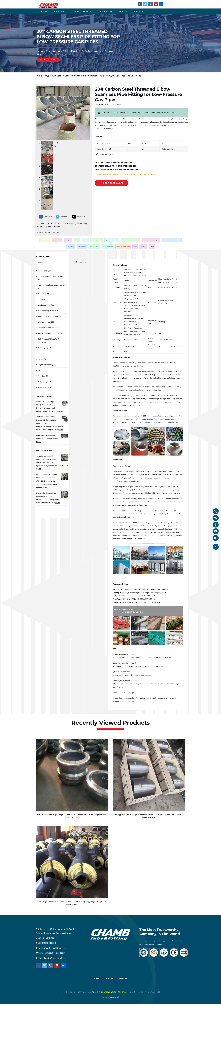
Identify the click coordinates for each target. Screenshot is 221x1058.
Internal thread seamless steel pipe (151, 240)
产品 (46, 75)
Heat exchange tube (96, 240)
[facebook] (140, 4)
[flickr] (161, 4)
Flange (85, 240)
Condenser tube (57, 240)
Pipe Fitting (70, 246)
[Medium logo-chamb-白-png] (110, 928)
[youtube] (156, 4)
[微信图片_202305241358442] (48, 4)
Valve (152, 246)
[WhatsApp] (216, 525)
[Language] (216, 538)
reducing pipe (130, 125)
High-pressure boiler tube (111, 240)
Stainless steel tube (108, 246)
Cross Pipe (68, 240)
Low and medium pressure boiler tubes (171, 240)
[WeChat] (216, 518)
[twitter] (145, 4)
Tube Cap (143, 246)
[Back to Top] (216, 547)
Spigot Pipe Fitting (94, 246)
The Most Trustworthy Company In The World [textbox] (159, 932)
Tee (135, 246)
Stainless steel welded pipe (123, 246)
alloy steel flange (106, 125)
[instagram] (150, 4)
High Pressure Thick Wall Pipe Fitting (130, 240)
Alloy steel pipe (45, 240)
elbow (116, 125)
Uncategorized (43, 387)
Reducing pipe (82, 246)
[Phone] (216, 511)
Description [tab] (81, 262)
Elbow (77, 240)
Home (39, 75)
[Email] (216, 531)
